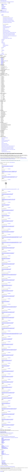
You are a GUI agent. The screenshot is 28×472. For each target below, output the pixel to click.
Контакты (3, 47)
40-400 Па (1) (2, 90)
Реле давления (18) (3, 128)
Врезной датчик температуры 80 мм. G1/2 (6, 360)
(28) (2, 64)
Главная (2, 14)
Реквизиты (4, 46)
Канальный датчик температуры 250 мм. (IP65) (7, 194)
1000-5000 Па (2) (3, 86)
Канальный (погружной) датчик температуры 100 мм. (8, 312)
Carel (1, 63)
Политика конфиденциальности (11, 436)
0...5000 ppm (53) (3, 72)
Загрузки (3, 452)
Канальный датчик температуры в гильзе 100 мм (7, 355)
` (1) (1, 92)
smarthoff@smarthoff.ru (4, 464)
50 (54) (2, 108)
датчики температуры (12, 162)
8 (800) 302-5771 (3, 462)
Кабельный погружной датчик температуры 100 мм (8, 226)
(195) (2, 63)
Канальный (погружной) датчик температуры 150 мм (8, 328)
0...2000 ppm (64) (3, 71)
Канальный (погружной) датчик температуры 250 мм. (8, 280)
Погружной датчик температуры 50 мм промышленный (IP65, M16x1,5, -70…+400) (11, 242)
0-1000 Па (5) (2, 80)
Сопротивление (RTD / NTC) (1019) (5, 69)
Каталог (3, 15)
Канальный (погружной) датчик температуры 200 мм (8, 296)
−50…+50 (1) (2, 97)
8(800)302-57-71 (3, 8)
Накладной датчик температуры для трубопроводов (8, 253)
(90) (2, 59)
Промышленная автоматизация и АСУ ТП (8, 17)
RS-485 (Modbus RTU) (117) (4, 67)
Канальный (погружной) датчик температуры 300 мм (8, 414)
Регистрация (3, 461)
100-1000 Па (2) (3, 85)
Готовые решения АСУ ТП (6, 27)
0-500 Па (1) (2, 82)
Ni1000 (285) (2, 132)
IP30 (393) (2, 118)
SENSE (2, 61)
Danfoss (2, 64)
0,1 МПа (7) (2, 76)
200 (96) (2, 103)
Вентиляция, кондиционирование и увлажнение (8, 21)
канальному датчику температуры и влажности (5, 158)
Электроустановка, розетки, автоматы (6, 151)
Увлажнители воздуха (4, 150)
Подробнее (1, 471)
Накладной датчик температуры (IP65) (6, 269)
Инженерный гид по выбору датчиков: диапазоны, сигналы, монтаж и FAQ (10, 160)
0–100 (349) (2, 74)
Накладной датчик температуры (5, 301)
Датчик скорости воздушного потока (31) (6, 124)
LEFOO (2, 59)
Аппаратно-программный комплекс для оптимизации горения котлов (10, 437)
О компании (3, 39)
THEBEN (2, 62)
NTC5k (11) (2, 134)
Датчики (3, 142)
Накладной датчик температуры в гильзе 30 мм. (7, 382)
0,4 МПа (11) (2, 78)
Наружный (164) (3, 115)
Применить (2, 136)
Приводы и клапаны (4, 447)
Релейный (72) (2, 68)
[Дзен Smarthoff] (2, 458)
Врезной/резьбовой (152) (4, 111)
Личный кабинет (4, 6)
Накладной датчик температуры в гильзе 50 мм (7, 344)
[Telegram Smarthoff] (2, 457)
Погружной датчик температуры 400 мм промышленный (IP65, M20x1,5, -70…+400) (11, 237)
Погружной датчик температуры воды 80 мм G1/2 (7, 210)
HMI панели (4, 25)
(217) (2, 61)
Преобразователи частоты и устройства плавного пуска (9, 32)
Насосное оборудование (4, 143)
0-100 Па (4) (2, 79)
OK (3, 471)
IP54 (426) (2, 119)
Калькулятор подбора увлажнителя (6, 439)
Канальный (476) (3, 112)
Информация (3, 442)
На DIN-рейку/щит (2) (3, 114)
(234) (3, 62)
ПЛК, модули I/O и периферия (5, 144)
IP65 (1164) (2, 120)
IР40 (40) (2, 121)
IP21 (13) (2, 117)
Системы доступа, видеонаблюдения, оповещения (9, 34)
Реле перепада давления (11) (4, 129)
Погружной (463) (3, 116)
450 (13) (2, 107)
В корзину (9, 179)
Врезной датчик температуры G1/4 (6, 403)
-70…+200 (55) (3, 94)
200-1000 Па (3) (3, 89)
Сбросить (4, 136)
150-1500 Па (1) (3, 87)
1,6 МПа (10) (2, 84)
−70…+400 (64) (3, 99)
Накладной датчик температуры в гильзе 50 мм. (7, 166)
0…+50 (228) (2, 95)
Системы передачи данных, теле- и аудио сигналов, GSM (8, 149)
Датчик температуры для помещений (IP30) (7, 339)
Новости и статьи (4, 453)
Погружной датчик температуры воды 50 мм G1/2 (7, 371)
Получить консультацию (3, 431)
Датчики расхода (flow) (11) (4, 126)
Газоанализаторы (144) (3, 123)
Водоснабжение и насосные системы (7, 22)
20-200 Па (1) (2, 88)
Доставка (3, 40)
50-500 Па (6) (2, 91)
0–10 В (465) (2, 65)
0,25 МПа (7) (2, 77)
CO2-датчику (13, 158)
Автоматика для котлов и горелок (7, 26)
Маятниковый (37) (3, 113)
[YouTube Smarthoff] (2, 459)
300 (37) (2, 105)
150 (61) (2, 102)
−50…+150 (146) (3, 96)
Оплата (2, 41)
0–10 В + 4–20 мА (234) (4, 66)
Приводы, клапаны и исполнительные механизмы (9, 33)
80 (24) (2, 109)
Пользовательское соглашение (3, 436)
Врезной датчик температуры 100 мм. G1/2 (7, 285)
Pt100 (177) (2, 135)
